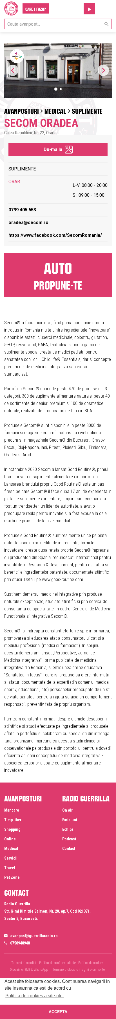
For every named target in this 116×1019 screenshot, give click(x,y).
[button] (103, 70)
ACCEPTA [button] (58, 1011)
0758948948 (20, 943)
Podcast (69, 839)
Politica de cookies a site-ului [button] (34, 995)
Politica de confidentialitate (57, 963)
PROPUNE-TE (58, 274)
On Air (67, 810)
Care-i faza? (35, 8)
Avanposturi (21, 110)
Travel (9, 867)
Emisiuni (69, 820)
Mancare (11, 810)
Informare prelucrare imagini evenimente (78, 970)
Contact (68, 848)
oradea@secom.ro (28, 222)
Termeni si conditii (24, 963)
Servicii (10, 858)
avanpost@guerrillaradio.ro (34, 935)
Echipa (67, 829)
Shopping (12, 829)
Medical (55, 110)
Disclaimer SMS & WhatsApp (29, 970)
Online (10, 839)
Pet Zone (12, 877)
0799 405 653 (22, 209)
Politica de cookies (91, 963)
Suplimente (87, 110)
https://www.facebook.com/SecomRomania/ (55, 235)
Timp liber (12, 820)
